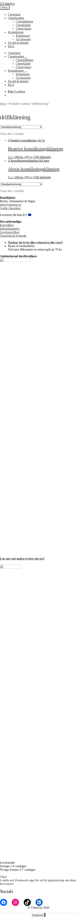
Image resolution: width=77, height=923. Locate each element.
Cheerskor (14, 14)
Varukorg (39, 915)
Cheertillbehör (24, 21)
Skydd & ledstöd (18, 42)
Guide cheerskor (10, 208)
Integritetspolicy (10, 228)
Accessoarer (23, 39)
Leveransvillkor (10, 232)
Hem (3, 103)
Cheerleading (16, 18)
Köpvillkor (7, 225)
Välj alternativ (42, 157)
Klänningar (22, 35)
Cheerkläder (23, 25)
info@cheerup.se (10, 204)
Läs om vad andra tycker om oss (21, 558)
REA (11, 46)
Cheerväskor (23, 28)
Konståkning (15, 32)
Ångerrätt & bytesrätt (13, 235)
